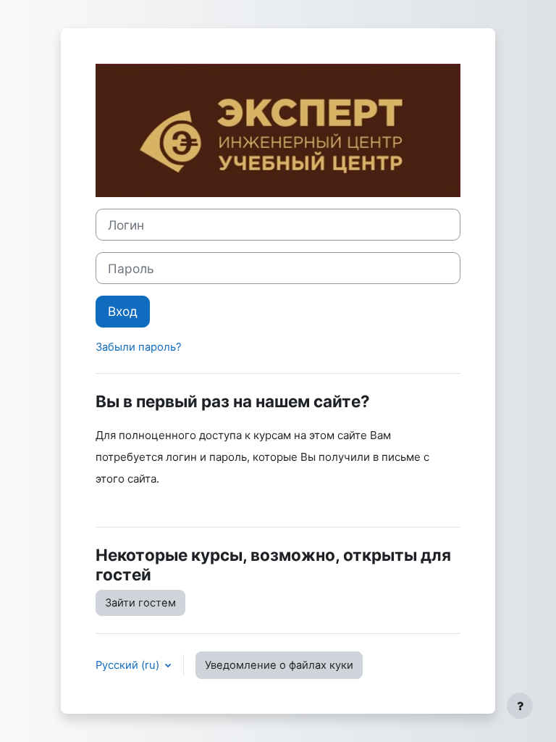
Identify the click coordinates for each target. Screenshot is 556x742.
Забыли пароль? (139, 347)
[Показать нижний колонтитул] (520, 706)
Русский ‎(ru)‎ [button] (129, 665)
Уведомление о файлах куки (279, 665)
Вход (123, 311)
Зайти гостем (140, 602)
